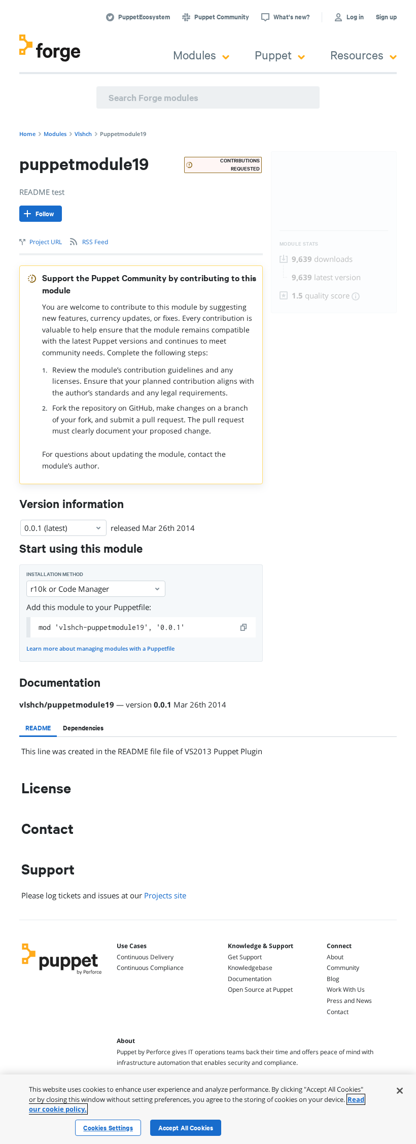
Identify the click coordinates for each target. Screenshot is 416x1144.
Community (343, 967)
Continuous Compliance (150, 967)
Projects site (165, 895)
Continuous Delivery (145, 957)
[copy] (244, 627)
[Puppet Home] (62, 975)
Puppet (273, 54)
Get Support (245, 957)
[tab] (38, 728)
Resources (357, 54)
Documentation (249, 978)
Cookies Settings (107, 1128)
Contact (338, 1011)
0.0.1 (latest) (45, 528)
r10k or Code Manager (69, 589)
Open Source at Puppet (260, 989)
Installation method (54, 574)
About (335, 957)
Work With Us (346, 989)
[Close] (400, 1091)
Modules (194, 54)
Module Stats (299, 244)
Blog (333, 978)
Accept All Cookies (186, 1128)
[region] (208, 1109)
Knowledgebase (250, 967)
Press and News (349, 1000)
